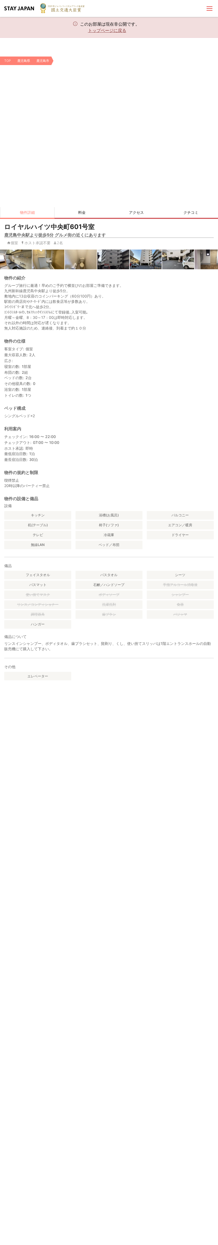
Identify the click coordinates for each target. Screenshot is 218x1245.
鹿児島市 (42, 61)
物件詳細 (27, 212)
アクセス (136, 212)
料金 (82, 212)
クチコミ (190, 212)
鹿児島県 (23, 61)
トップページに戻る (107, 30)
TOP (7, 61)
